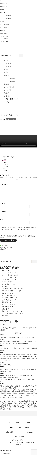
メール (3, 211)
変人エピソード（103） (8, 304)
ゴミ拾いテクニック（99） (9, 279)
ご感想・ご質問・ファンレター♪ (14, 432)
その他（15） (6, 286)
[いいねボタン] (1, 150)
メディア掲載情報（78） (9, 295)
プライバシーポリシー (18, 440)
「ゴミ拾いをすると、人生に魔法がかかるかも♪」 (22, 369)
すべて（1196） (6, 270)
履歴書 (28, 422)
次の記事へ (10, 247)
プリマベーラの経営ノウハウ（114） (12, 291)
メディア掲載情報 (19, 436)
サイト (2, 219)
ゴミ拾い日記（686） (8, 282)
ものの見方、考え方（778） (10, 297)
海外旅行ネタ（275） (8, 306)
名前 (2, 203)
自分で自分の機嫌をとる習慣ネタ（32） (13, 313)
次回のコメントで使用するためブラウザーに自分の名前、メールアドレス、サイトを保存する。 (19, 228)
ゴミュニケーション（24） (9, 277)
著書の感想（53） (7, 315)
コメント (4, 184)
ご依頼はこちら (29, 432)
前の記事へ (3, 247)
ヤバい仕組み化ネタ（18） (9, 300)
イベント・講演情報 (24, 427)
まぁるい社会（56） (7, 293)
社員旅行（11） (6, 309)
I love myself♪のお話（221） (10, 273)
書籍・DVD (12, 427)
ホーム (10, 422)
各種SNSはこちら (18, 333)
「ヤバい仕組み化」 (8, 379)
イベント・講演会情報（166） (10, 275)
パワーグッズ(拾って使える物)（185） (13, 288)
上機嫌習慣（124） (7, 302)
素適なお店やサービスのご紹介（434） (13, 311)
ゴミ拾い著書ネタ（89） (9, 284)
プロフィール (19, 422)
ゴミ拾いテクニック (11, 119)
